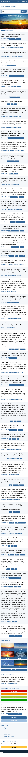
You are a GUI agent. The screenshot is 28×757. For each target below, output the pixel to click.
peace (18, 384)
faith (14, 512)
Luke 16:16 (4, 127)
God (12, 104)
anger (10, 485)
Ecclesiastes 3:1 (5, 38)
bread (15, 621)
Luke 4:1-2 (3, 499)
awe (16, 569)
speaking (19, 275)
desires (15, 209)
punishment (15, 485)
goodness (15, 458)
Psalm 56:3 (4, 104)
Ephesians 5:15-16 (5, 86)
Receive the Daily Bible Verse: (10, 688)
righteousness (11, 230)
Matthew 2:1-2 (5, 474)
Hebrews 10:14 (5, 264)
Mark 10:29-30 (4, 349)
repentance (20, 56)
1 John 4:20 (4, 546)
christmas (13, 291)
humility (9, 65)
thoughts (19, 713)
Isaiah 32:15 (4, 683)
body (12, 421)
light (10, 438)
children (22, 384)
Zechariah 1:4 (4, 636)
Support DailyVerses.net (8, 741)
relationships (21, 255)
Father (12, 161)
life (15, 38)
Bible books (7, 734)
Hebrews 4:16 (4, 97)
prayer (14, 97)
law (8, 127)
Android (14, 697)
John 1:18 (3, 161)
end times (11, 209)
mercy (18, 97)
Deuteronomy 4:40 (6, 247)
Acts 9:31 (3, 569)
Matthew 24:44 (5, 578)
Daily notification (14, 691)
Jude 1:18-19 (4, 209)
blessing (21, 247)
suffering (17, 554)
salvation (18, 116)
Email (14, 694)
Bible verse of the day (7, 675)
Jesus (14, 47)
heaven (19, 38)
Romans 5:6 (4, 47)
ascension (9, 327)
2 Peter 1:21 (4, 275)
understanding (18, 150)
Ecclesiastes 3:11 (5, 150)
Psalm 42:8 (4, 302)
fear (15, 104)
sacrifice (9, 47)
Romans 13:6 (4, 449)
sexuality (19, 421)
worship (12, 302)
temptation (14, 499)
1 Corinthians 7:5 (5, 196)
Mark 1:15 (3, 56)
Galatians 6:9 (4, 230)
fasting (9, 499)
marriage (12, 196)
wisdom (12, 86)
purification (21, 264)
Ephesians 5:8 (4, 438)
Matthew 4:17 (4, 75)
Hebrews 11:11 (5, 512)
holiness (16, 264)
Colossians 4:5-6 (5, 222)
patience (22, 230)
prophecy (10, 275)
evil (16, 173)
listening (19, 636)
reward (14, 65)
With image (14, 720)
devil (17, 196)
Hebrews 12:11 (5, 384)
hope (10, 173)
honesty (10, 449)
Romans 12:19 (4, 485)
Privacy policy (20, 752)
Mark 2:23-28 (4, 621)
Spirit (15, 275)
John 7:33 (3, 327)
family (16, 255)
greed (19, 449)
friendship (12, 255)
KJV (2, 30)
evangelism (21, 75)
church (20, 209)
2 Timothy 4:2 (4, 522)
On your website (14, 700)
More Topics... (14, 670)
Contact (15, 752)
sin (9, 116)
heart (21, 372)
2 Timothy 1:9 (4, 399)
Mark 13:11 (4, 318)
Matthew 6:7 (4, 713)
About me (7, 752)
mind (20, 86)
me (4, 744)
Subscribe (23, 1)
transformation (19, 47)
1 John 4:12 (4, 184)
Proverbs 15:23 (5, 357)
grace (10, 97)
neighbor (16, 184)
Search (5, 730)
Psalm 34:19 (4, 554)
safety (20, 458)
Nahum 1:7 (4, 458)
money (15, 449)
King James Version (9, 30)
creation (12, 150)
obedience (17, 247)
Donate (14, 747)
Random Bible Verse (7, 705)
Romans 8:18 (4, 138)
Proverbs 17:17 (5, 255)
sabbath (10, 621)
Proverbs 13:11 (5, 586)
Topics (18, 1)
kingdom (9, 56)
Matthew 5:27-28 (5, 372)
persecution (22, 349)
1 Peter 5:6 (4, 65)
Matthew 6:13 (4, 533)
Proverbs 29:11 (5, 429)
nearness (17, 161)
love (9, 184)
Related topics (5, 640)
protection (10, 458)
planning (11, 38)
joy (15, 357)
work (19, 586)
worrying (18, 318)
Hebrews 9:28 (4, 116)
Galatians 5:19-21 (5, 421)
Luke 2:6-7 (3, 291)
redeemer (22, 554)
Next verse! (14, 717)
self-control (21, 196)
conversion (14, 56)
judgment (21, 485)
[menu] (26, 2)
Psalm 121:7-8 (4, 173)
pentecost (14, 683)
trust (9, 104)
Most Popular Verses (9, 736)
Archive (6, 732)
